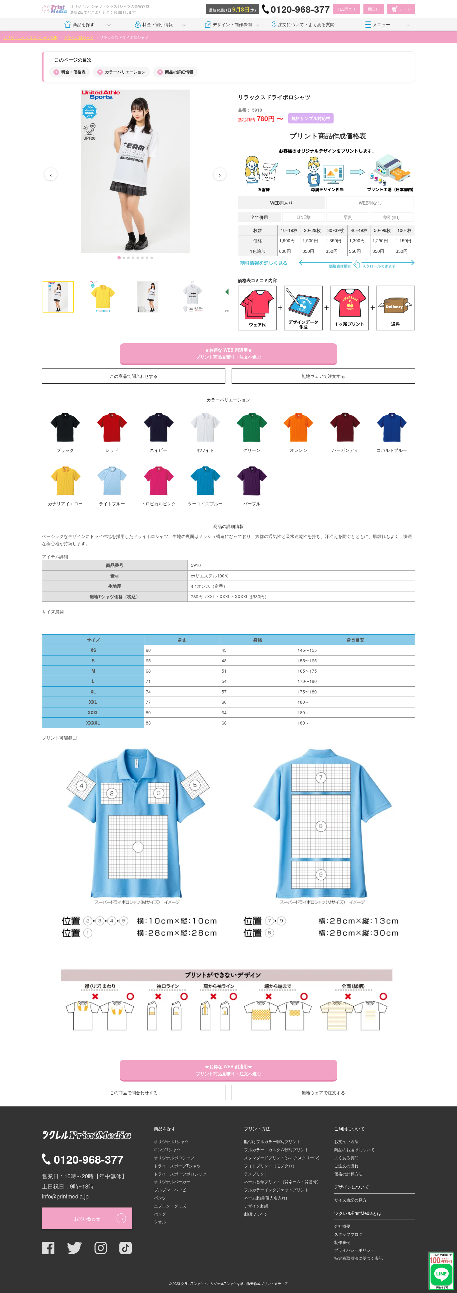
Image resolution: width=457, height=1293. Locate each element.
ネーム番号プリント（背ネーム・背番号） (282, 1181)
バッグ (160, 1214)
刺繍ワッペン (256, 1214)
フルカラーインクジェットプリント (276, 1190)
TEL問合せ (347, 9)
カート (404, 9)
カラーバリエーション (125, 72)
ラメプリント (256, 1174)
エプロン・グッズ (170, 1206)
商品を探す (84, 24)
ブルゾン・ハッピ (170, 1190)
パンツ (160, 1198)
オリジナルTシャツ (171, 1141)
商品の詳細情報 (179, 72)
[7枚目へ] (147, 258)
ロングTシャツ (167, 1149)
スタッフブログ (348, 1234)
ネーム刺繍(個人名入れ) (265, 1198)
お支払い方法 (346, 1141)
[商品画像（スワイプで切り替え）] (135, 171)
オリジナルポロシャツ (174, 1158)
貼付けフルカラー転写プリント (272, 1141)
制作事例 (342, 1242)
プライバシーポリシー (354, 1250)
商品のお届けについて (354, 1149)
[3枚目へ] (128, 258)
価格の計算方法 (348, 1174)
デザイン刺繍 (256, 1206)
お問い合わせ (87, 1218)
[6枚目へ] (142, 258)
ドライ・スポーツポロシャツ (180, 1174)
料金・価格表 (73, 72)
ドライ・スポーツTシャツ (177, 1166)
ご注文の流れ (346, 1166)
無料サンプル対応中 (310, 118)
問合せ (373, 9)
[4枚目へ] (133, 258)
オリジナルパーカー (172, 1181)
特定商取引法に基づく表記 (358, 1258)
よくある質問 (346, 1158)
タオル (160, 1222)
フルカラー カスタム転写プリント (276, 1149)
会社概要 (342, 1226)
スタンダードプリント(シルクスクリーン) (281, 1158)
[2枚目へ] (123, 258)
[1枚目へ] (119, 258)
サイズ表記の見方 (350, 1200)
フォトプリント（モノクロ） (270, 1166)
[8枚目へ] (151, 258)
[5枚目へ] (137, 258)
